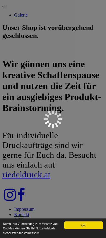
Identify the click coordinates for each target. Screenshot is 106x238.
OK (83, 225)
